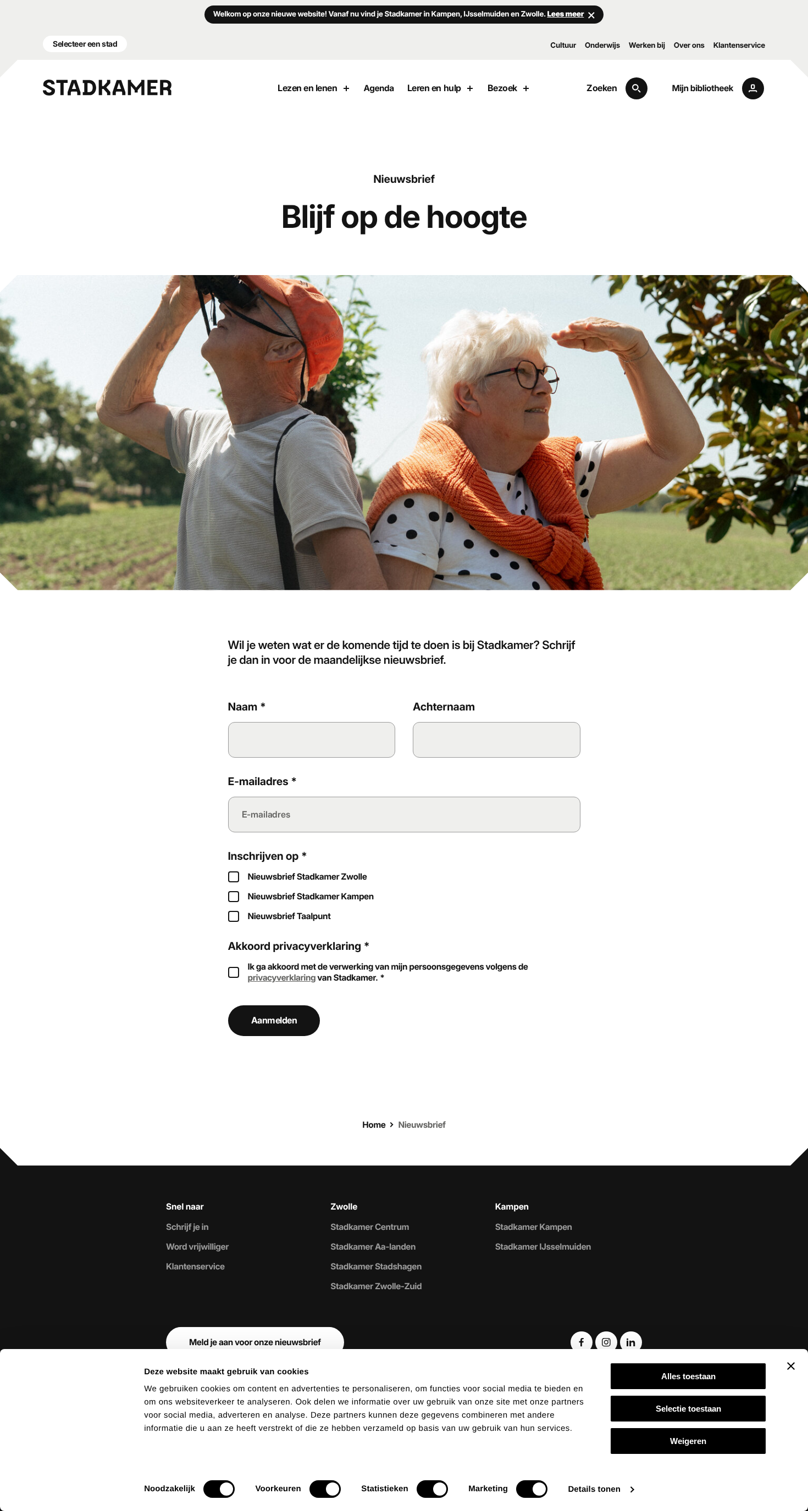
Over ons (689, 45)
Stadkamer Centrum (369, 1226)
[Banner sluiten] (791, 1366)
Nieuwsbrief (422, 1125)
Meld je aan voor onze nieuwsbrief (255, 1342)
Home (373, 1125)
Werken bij (647, 45)
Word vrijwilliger (197, 1246)
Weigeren (688, 1441)
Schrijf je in (187, 1226)
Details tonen (594, 1489)
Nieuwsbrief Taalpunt (289, 916)
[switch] (325, 1489)
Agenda (379, 88)
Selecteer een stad (85, 43)
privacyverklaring (282, 977)
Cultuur (563, 45)
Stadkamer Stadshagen (376, 1266)
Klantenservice (739, 45)
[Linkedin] (631, 1342)
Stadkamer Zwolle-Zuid (376, 1286)
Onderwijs (602, 45)
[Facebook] (582, 1342)
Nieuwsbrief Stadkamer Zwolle (307, 876)
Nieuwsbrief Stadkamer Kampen (311, 896)
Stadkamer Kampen (533, 1226)
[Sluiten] (591, 15)
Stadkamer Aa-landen (373, 1246)
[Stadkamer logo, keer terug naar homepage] (107, 88)
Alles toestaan (688, 1376)
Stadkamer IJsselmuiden (543, 1246)
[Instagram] (606, 1342)
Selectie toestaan (688, 1408)
